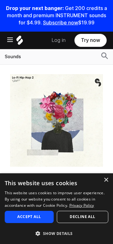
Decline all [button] (82, 216)
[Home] (19, 41)
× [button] (106, 180)
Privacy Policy (81, 205)
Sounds (13, 56)
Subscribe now (60, 23)
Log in (58, 40)
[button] (56, 233)
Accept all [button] (29, 216)
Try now (90, 40)
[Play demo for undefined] (56, 120)
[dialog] (56, 208)
